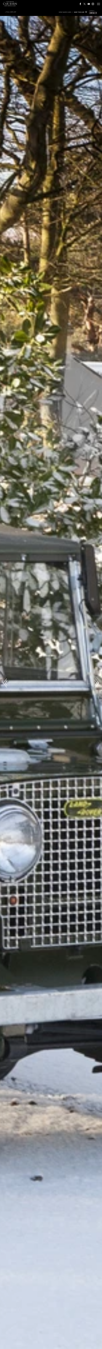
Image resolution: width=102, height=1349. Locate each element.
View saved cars (65, 12)
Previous (5, 682)
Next (97, 682)
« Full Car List (10, 12)
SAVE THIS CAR (79, 12)
